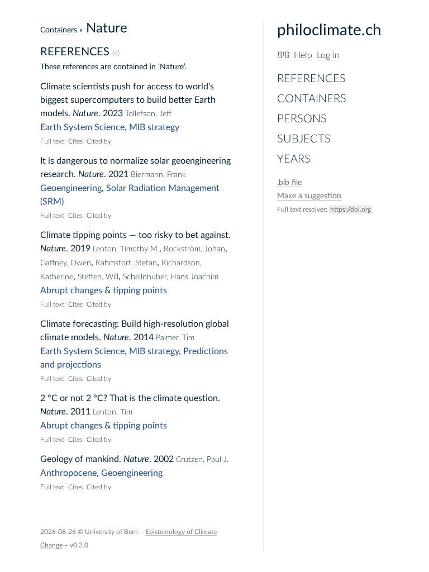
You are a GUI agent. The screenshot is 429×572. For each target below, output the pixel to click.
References (311, 78)
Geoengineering (71, 188)
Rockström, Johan (194, 249)
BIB (283, 55)
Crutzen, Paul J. (202, 460)
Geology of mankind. (80, 459)
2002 (164, 459)
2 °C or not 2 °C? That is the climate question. (130, 398)
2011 (80, 411)
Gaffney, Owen (65, 263)
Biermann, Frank (158, 175)
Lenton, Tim (112, 412)
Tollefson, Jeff (148, 114)
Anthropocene (68, 473)
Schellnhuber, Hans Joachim (170, 277)
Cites (75, 141)
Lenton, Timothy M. (126, 249)
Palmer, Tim (175, 338)
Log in (328, 55)
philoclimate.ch (329, 30)
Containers (311, 98)
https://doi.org (350, 209)
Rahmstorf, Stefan (126, 263)
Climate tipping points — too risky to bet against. (135, 235)
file (289, 183)
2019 (80, 248)
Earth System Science (82, 127)
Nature (85, 113)
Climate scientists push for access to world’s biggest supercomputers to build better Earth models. (128, 100)
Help (303, 55)
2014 (144, 337)
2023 (113, 113)
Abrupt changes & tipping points (103, 290)
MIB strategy (154, 127)
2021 (118, 174)
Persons (302, 119)
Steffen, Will (98, 277)
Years (294, 159)
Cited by (99, 141)
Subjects (304, 139)
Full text (52, 141)
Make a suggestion (309, 196)
